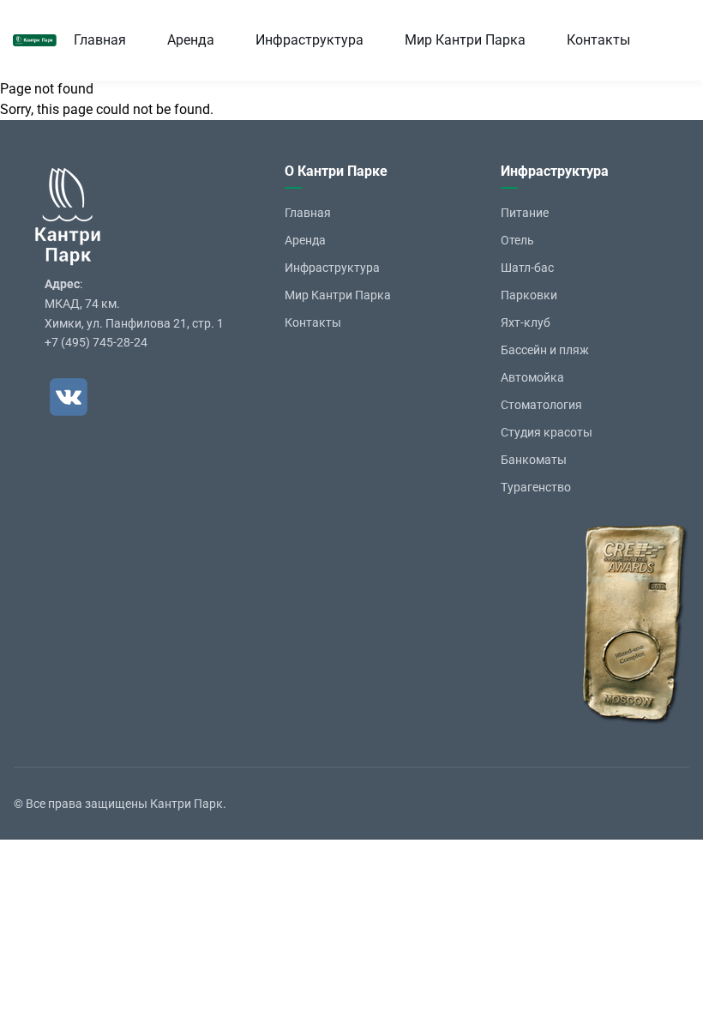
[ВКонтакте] (69, 397)
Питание (525, 213)
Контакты (598, 40)
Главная (100, 40)
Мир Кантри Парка (465, 40)
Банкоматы (534, 460)
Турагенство (536, 487)
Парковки (529, 295)
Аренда (190, 40)
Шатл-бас (527, 267)
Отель (517, 240)
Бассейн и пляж (545, 350)
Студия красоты (546, 432)
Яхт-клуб (525, 322)
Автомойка (532, 377)
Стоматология (541, 405)
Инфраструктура (309, 40)
